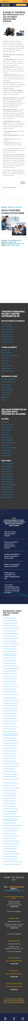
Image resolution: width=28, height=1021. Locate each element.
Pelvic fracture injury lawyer (7, 492)
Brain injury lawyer (5, 422)
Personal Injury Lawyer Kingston (10, 691)
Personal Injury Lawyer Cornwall (10, 758)
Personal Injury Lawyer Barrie (9, 801)
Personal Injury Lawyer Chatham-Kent (11, 734)
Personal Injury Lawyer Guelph (9, 716)
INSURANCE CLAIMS (9, 376)
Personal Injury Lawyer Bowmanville (10, 668)
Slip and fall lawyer (5, 358)
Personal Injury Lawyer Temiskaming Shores (12, 825)
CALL (14, 1019)
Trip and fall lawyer (5, 360)
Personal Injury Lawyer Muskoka (10, 806)
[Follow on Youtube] (26, 1)
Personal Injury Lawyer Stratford (10, 718)
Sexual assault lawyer (6, 455)
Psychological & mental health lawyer (9, 447)
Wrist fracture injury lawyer (7, 466)
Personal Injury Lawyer (11, 854)
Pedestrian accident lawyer (7, 326)
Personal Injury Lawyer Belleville (9, 681)
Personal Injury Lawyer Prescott (10, 738)
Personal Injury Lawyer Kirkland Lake (10, 828)
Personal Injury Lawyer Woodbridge (10, 643)
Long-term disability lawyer (7, 389)
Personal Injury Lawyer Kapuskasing (10, 836)
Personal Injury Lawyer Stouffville (10, 859)
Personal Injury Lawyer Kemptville (10, 740)
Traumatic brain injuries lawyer (7, 424)
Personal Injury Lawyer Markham (10, 646)
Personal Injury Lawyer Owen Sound (10, 694)
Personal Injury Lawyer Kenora (9, 833)
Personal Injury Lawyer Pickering (10, 655)
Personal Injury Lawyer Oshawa (9, 663)
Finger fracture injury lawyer (7, 497)
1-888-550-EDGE (21, 4)
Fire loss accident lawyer (6, 365)
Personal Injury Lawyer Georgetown (10, 774)
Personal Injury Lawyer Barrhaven (10, 748)
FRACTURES (6, 461)
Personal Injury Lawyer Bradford (9, 795)
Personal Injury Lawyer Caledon (9, 776)
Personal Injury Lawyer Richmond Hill (11, 638)
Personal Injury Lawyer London (9, 723)
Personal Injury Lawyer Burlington (10, 651)
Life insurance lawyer (6, 394)
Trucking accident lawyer (6, 334)
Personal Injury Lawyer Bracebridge (10, 808)
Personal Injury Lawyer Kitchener (10, 710)
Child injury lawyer (5, 432)
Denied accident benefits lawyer (8, 382)
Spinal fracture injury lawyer (7, 479)
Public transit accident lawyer (7, 337)
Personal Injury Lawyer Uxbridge (9, 671)
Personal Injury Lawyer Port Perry (10, 673)
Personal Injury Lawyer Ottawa (9, 761)
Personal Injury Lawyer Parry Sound (10, 819)
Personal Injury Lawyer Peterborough (11, 841)
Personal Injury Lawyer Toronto (9, 618)
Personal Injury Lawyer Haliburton (10, 856)
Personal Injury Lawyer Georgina (10, 790)
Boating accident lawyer (6, 368)
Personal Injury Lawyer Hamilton (10, 698)
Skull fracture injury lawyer (7, 476)
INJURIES (5, 419)
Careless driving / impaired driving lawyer (10, 355)
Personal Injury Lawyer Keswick (9, 793)
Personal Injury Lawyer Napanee (10, 689)
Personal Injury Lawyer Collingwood (10, 779)
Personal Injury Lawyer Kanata (9, 751)
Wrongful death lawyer (6, 450)
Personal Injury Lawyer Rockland (10, 745)
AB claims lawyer (5, 397)
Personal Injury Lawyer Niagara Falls (10, 703)
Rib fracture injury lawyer (6, 481)
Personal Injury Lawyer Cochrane (10, 830)
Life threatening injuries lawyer (8, 442)
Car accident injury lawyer (6, 324)
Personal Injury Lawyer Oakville (9, 649)
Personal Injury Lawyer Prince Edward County (12, 861)
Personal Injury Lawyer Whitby (9, 660)
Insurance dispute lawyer (6, 387)
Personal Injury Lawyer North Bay (10, 820)
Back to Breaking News (9, 187)
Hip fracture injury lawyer (6, 469)
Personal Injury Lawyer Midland (9, 813)
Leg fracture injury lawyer (6, 471)
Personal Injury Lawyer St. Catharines (11, 700)
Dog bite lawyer (4, 363)
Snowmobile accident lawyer (7, 371)
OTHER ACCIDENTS (9, 347)
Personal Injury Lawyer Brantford (10, 705)
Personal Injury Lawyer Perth (9, 769)
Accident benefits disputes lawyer (8, 379)
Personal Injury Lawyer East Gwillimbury (11, 788)
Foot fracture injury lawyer (7, 489)
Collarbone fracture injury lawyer (8, 484)
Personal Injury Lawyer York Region (10, 623)
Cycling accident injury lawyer (7, 329)
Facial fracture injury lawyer (7, 494)
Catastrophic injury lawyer (7, 440)
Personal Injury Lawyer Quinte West (10, 686)
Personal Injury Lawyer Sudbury (9, 823)
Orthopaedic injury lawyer (6, 437)
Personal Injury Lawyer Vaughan (9, 631)
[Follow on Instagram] (23, 1)
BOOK (5, 1019)
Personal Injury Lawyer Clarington (10, 666)
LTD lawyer (3, 400)
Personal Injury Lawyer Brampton (10, 636)
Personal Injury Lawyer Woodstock (10, 721)
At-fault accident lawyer (6, 339)
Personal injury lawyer (6, 452)
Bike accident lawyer (5, 350)
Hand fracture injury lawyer (7, 487)
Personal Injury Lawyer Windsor (9, 731)
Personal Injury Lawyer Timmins (9, 851)
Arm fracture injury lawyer (6, 474)
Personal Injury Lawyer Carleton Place (11, 763)
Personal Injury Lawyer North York (10, 620)
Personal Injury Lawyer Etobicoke (10, 625)
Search (22, 183)
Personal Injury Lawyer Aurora (9, 785)
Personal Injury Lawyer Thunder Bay (10, 846)
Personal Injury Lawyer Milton (9, 654)
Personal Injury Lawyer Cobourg (9, 676)
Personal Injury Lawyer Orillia (9, 803)
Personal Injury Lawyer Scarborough (10, 628)
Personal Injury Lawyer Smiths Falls (10, 766)
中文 (8, 1)
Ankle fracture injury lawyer (7, 463)
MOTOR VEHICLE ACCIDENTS (13, 321)
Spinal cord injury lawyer (6, 429)
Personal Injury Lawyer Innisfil (9, 798)
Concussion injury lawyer (6, 427)
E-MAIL (23, 1019)
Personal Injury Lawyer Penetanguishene (11, 816)
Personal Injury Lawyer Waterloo (10, 713)
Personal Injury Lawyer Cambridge (10, 708)
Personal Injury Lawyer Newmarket (10, 783)
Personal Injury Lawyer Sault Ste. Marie (11, 843)
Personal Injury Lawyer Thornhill (9, 641)
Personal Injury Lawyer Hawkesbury (10, 743)
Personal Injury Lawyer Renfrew (9, 771)
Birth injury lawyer (5, 434)
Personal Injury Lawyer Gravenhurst (10, 811)
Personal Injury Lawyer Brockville (10, 735)
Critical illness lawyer (6, 384)
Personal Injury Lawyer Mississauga (10, 633)
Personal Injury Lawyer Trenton (9, 684)
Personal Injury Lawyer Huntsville (10, 848)
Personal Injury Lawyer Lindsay (9, 838)
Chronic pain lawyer (5, 445)
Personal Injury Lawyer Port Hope (10, 678)
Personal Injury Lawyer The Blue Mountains (12, 864)
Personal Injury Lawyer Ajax (9, 658)
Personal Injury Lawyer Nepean (9, 756)
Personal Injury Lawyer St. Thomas (10, 726)
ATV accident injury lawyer (7, 342)
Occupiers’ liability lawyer (6, 392)
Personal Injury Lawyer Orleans (9, 753)
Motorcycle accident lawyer (7, 331)
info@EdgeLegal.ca (14, 890)
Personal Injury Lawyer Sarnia (9, 728)
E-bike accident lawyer (6, 353)
